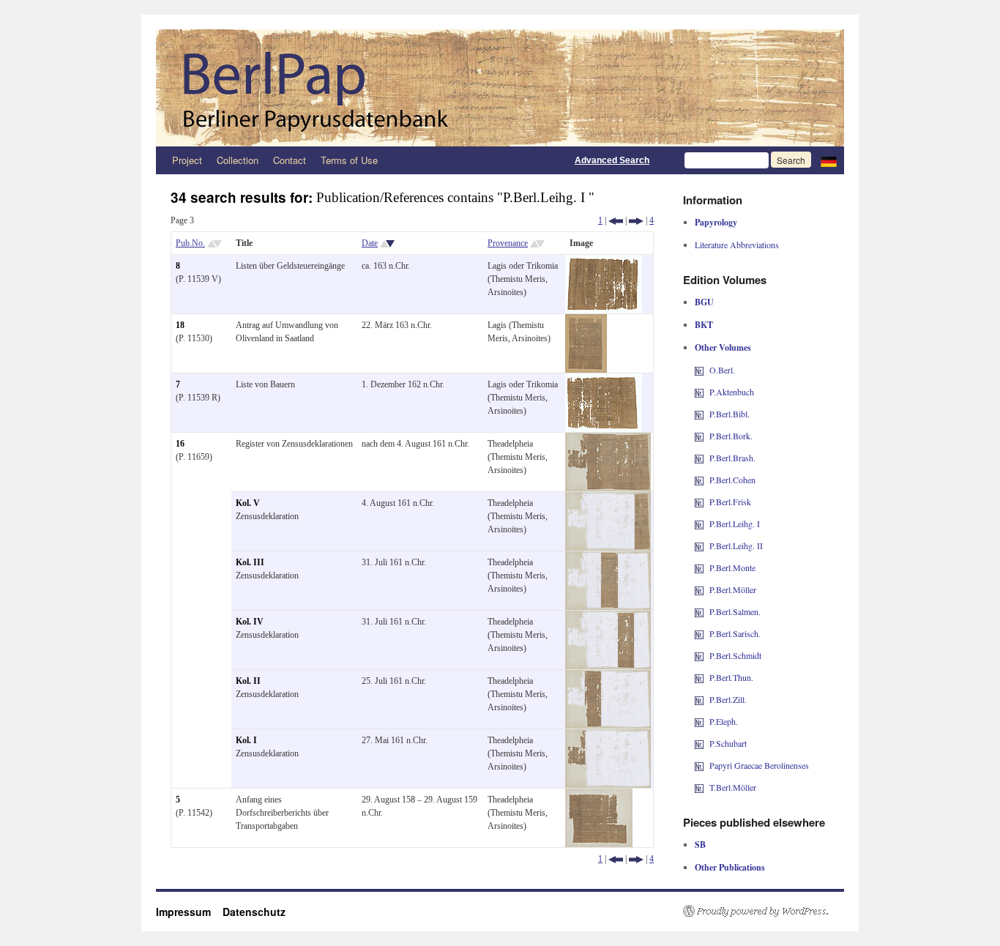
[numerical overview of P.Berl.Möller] (699, 589)
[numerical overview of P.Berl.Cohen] (699, 479)
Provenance (508, 243)
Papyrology (716, 222)
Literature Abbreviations (737, 244)
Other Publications (730, 867)
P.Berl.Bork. (731, 436)
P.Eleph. (723, 721)
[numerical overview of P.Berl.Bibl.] (699, 414)
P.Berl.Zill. (728, 699)
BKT (704, 325)
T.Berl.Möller (732, 787)
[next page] (636, 220)
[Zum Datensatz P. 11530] (586, 321)
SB (700, 844)
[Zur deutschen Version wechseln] (828, 160)
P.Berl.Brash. (732, 457)
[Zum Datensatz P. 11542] (599, 795)
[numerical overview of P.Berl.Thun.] (699, 677)
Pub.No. (190, 243)
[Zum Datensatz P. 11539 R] (603, 380)
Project (187, 160)
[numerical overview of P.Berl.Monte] (699, 567)
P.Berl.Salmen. (735, 611)
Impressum (189, 911)
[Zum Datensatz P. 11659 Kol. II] (608, 676)
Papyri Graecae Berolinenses (759, 765)
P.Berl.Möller (732, 589)
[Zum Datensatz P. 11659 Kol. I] (608, 736)
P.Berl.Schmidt (735, 655)
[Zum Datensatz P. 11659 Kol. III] (608, 558)
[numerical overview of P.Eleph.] (699, 721)
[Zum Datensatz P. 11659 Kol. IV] (608, 617)
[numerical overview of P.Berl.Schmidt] (699, 655)
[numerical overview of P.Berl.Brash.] (699, 457)
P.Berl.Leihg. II (736, 545)
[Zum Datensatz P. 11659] (608, 439)
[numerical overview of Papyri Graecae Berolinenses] (699, 765)
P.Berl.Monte (732, 567)
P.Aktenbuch (731, 392)
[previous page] (615, 220)
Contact (289, 160)
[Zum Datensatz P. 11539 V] (603, 261)
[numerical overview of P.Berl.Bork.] (699, 436)
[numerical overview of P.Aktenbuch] (699, 392)
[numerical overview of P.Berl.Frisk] (699, 501)
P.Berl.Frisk (730, 501)
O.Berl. (722, 370)
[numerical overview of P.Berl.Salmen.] (699, 611)
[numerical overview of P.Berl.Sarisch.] (699, 633)
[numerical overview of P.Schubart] (699, 743)
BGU (704, 302)
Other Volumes (723, 347)
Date (370, 243)
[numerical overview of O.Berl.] (699, 370)
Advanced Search (612, 160)
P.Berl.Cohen (732, 479)
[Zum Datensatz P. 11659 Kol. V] (608, 499)
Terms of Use (349, 160)
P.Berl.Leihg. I (734, 523)
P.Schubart (728, 743)
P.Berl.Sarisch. (735, 633)
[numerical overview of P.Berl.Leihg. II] (699, 545)
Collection (237, 160)
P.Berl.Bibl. (729, 414)
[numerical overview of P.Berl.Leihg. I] (699, 523)
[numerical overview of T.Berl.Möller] (699, 787)
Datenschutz (254, 911)
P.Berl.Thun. (731, 677)
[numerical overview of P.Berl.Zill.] (699, 699)
